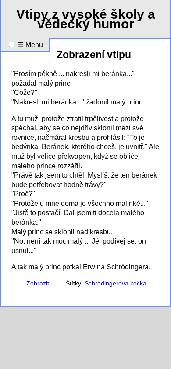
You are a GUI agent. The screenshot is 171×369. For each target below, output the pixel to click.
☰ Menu (30, 45)
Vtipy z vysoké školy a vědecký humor (85, 19)
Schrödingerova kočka (115, 283)
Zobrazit (37, 283)
